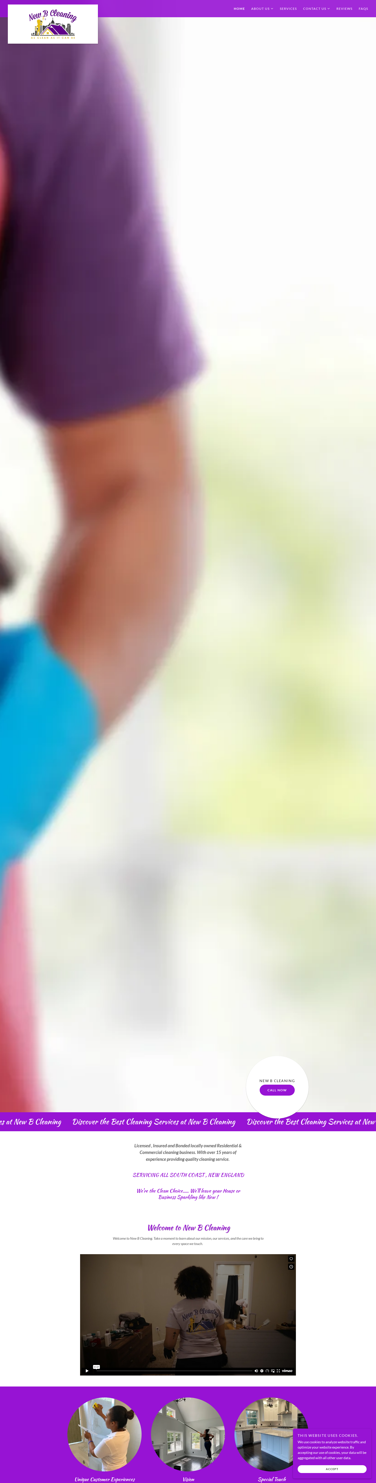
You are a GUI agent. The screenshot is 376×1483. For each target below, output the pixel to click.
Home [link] (239, 8)
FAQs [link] (363, 8)
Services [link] (288, 8)
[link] (53, 6)
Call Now (277, 1090)
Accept (332, 1469)
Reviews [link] (344, 8)
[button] (262, 8)
